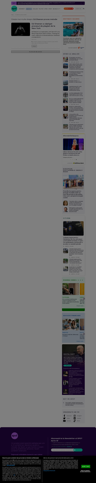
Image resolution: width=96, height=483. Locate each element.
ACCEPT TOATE (85, 466)
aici (14, 474)
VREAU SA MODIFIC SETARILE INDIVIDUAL (85, 471)
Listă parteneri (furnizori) (49, 470)
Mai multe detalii (11, 465)
